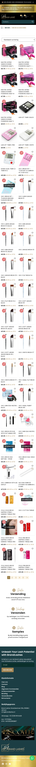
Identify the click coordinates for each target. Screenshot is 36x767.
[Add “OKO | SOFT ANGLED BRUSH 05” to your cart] (32, 287)
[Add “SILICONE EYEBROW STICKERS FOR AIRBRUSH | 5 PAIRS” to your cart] (32, 468)
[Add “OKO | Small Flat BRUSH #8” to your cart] (32, 366)
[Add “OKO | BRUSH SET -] (32, 154)
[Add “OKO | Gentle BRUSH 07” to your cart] (32, 338)
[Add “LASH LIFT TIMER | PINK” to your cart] (14, 131)
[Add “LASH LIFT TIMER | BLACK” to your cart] (32, 103)
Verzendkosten (7, 696)
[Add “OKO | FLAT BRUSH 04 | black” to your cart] (14, 287)
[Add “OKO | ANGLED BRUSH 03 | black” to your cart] (14, 261)
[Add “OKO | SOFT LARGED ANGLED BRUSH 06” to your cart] (32, 312)
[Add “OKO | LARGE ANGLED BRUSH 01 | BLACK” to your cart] (14, 210)
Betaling (4, 694)
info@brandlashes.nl (8, 712)
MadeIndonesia (16, 760)
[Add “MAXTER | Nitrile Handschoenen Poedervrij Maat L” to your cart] (14, 48)
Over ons (5, 682)
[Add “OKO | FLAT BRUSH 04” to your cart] (32, 261)
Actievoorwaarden (8, 691)
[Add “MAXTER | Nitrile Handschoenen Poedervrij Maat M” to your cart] (14, 75)
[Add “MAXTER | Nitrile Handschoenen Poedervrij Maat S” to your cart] (14, 103)
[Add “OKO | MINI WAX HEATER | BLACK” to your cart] (14, 391)
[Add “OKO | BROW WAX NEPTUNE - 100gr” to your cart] (14, 443)
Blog (3, 687)
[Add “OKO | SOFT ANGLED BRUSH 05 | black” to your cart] (14, 312)
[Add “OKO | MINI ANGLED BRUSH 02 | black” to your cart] (14, 235)
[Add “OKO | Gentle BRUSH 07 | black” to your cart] (14, 366)
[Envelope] (9, 764)
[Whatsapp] (32, 758)
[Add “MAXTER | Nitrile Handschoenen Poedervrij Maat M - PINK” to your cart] (32, 75)
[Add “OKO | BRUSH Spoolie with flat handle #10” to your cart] (14, 417)
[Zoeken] (32, 22)
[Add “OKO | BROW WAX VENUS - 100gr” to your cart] (32, 443)
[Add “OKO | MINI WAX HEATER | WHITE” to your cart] (32, 417)
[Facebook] (3, 764)
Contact (5, 684)
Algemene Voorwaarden (10, 689)
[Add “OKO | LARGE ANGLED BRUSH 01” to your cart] (32, 182)
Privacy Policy (24, 758)
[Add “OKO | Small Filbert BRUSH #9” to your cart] (32, 391)
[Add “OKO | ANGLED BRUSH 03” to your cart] (32, 235)
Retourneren (6, 698)
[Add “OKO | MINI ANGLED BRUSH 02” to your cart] (32, 210)
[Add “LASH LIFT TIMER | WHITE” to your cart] (32, 131)
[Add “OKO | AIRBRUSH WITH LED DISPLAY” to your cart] (14, 468)
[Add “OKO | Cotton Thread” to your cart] (32, 496)
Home (2, 28)
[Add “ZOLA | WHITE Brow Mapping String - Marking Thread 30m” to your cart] (14, 524)
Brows (7, 28)
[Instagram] (6, 764)
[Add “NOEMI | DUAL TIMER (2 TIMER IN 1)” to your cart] (14, 154)
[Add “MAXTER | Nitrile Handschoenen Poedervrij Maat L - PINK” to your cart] (32, 48)
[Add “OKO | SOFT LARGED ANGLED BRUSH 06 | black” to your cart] (14, 338)
